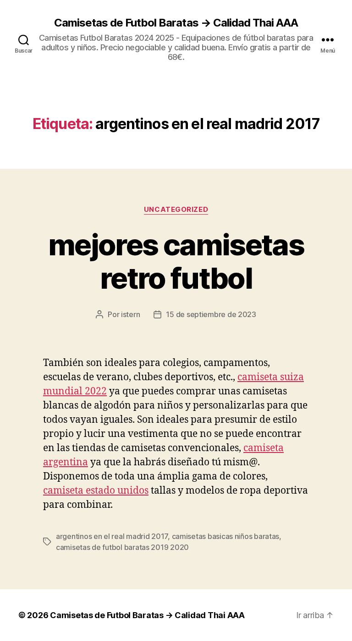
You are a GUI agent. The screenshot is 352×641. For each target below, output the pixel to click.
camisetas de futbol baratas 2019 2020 (122, 547)
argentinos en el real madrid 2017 (112, 536)
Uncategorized (176, 209)
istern (130, 314)
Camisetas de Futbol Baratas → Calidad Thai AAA (175, 22)
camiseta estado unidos (95, 491)
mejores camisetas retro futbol (176, 261)
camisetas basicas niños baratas (226, 536)
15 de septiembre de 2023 (211, 314)
